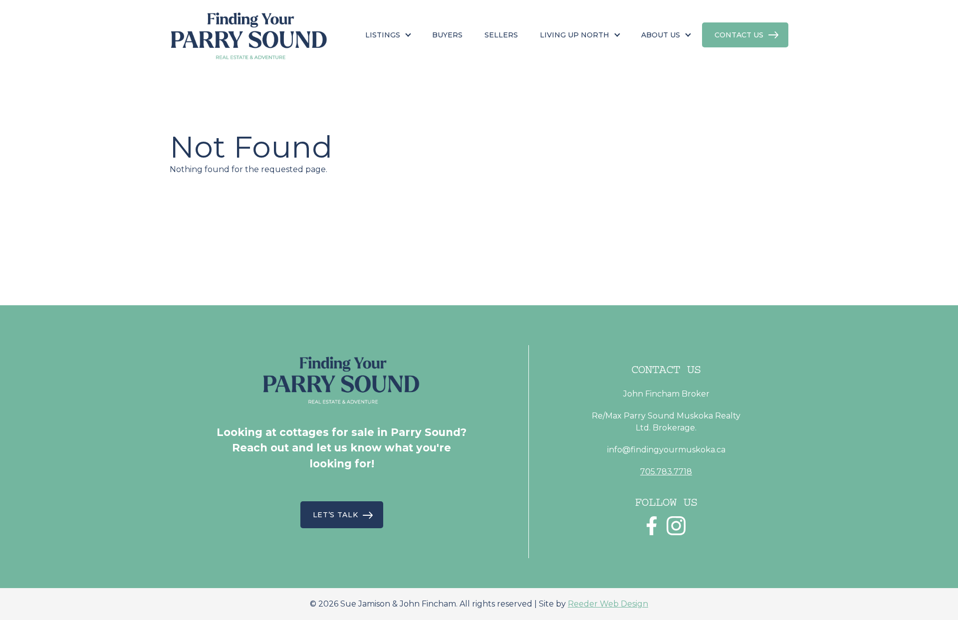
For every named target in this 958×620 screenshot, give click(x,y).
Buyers (447, 34)
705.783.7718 (666, 471)
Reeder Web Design (608, 604)
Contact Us (739, 34)
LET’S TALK (335, 514)
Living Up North (574, 34)
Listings (382, 34)
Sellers (501, 34)
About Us (660, 34)
